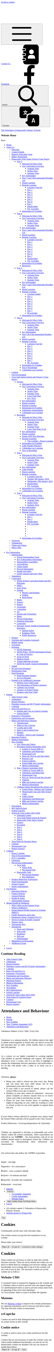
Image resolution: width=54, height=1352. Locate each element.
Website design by (19, 1213)
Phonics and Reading (31, 593)
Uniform (25, 780)
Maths (19, 600)
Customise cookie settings (32, 1247)
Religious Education (25, 621)
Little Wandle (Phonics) (32, 446)
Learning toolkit (33, 294)
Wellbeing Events (19, 943)
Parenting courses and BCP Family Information (31, 704)
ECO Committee (18, 858)
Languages (21, 623)
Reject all (5, 1247)
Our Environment (19, 375)
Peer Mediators (28, 877)
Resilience (21, 934)
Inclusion (15, 647)
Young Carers (17, 922)
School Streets (23, 713)
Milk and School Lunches (32, 782)
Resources (26, 266)
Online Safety (22, 566)
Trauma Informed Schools (27, 661)
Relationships (22, 938)
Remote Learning (29, 185)
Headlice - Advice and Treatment (30, 735)
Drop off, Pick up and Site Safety (36, 756)
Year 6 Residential (29, 367)
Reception (21, 415)
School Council (18, 884)
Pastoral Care (27, 758)
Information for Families (32, 211)
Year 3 (19, 161)
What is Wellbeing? (20, 908)
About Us (10, 147)
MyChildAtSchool (19, 808)
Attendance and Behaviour (33, 751)
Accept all (15, 1247)
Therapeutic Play (19, 924)
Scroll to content (8, 2)
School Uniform (28, 761)
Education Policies (19, 891)
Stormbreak (16, 927)
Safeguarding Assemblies (27, 562)
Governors (16, 645)
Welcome (15, 149)
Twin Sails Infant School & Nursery (32, 818)
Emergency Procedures (21, 716)
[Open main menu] (21, 34)
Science (20, 602)
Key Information (29, 176)
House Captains (18, 853)
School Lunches (18, 811)
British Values (17, 642)
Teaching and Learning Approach (25, 640)
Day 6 (29, 202)
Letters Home (27, 796)
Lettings (15, 372)
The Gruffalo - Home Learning (40, 441)
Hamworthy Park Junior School (30, 820)
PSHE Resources (29, 635)
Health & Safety (18, 898)
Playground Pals (29, 870)
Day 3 (29, 195)
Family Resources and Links (23, 915)
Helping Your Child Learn (27, 683)
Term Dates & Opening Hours (24, 841)
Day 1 (29, 190)
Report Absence (18, 702)
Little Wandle (27, 469)
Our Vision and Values (26, 744)
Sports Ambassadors (20, 886)
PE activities (32, 313)
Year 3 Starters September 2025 (30, 768)
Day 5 (29, 199)
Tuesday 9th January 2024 (38, 479)
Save (24, 1350)
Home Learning (28, 183)
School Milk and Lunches (32, 763)
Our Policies (11, 889)
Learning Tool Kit (34, 187)
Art (18, 612)
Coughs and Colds (24, 728)
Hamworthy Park (24, 872)
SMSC (19, 585)
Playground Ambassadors (22, 863)
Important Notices (19, 737)
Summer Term (33, 173)
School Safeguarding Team (28, 557)
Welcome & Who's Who (32, 164)
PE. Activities (33, 363)
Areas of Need (23, 657)
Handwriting (32, 206)
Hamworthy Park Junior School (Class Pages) (30, 159)
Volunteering (17, 543)
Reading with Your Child (27, 692)
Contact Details (18, 152)
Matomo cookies (14, 1304)
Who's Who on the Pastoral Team (25, 905)
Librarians (16, 860)
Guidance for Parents (25, 687)
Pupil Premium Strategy (26, 675)
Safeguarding (17, 555)
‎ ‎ (27, 526)
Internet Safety (28, 630)
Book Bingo (27, 597)
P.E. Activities (33, 209)
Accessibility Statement (21, 1194)
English (20, 590)
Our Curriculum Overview (33, 166)
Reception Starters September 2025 (31, 747)
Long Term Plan (34, 396)
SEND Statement (24, 649)
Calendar (15, 706)
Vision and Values (19, 545)
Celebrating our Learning (32, 370)
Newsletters (16, 806)
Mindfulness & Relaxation (22, 941)
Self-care (20, 936)
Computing (21, 609)
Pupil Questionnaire (20, 882)
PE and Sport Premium (21, 668)
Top (3, 1218)
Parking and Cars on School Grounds (32, 711)
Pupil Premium (18, 673)
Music (19, 616)
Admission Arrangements (32, 410)
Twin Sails (21, 865)
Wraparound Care (29, 775)
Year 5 (19, 268)
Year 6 (19, 318)
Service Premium (24, 678)
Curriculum (16, 578)
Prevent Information (25, 569)
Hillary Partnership (19, 157)
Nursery (20, 382)
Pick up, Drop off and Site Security (36, 777)
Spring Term (32, 171)
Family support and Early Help (29, 574)
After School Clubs (20, 697)
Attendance (16, 576)
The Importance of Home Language (32, 685)
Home (8, 145)
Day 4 (29, 197)
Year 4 (19, 213)
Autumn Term (33, 168)
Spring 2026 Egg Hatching (33, 436)
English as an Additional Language (26, 680)
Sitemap (9, 1189)
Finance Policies (18, 893)
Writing (25, 595)
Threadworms (22, 723)
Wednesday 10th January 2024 (40, 481)
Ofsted (14, 666)
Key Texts (31, 398)
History (20, 604)
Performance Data (19, 671)
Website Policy (18, 1199)
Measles (20, 732)
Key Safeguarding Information (29, 559)
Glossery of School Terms (27, 690)
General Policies (18, 896)
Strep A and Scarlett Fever (27, 730)
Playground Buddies (30, 875)
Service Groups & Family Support (26, 920)
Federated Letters (24, 815)
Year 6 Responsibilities (21, 856)
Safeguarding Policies (20, 901)
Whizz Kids (27, 867)
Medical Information (20, 739)
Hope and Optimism (25, 929)
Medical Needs (23, 659)
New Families (17, 742)
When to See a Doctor (26, 725)
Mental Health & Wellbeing (17, 903)
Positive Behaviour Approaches (25, 879)
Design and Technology (27, 614)
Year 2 (19, 493)
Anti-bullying (22, 564)
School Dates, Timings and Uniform (37, 789)
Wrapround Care (29, 754)
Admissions (16, 699)
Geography (21, 607)
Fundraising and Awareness (23, 718)
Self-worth (21, 931)
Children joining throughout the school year (35, 787)
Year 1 (19, 453)
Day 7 (29, 204)
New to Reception (29, 450)
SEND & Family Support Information (32, 664)
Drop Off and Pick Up (21, 709)
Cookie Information (20, 1196)
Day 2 (29, 192)
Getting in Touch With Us (32, 749)
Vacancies (16, 540)
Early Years (21, 588)
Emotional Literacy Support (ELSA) (27, 917)
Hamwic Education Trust (22, 154)
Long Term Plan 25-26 (36, 429)
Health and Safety (24, 571)
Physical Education (25, 619)
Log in (9, 948)
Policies (10, 1191)
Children (10, 851)
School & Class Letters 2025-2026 (26, 813)
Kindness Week (28, 633)
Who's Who (16, 548)
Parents (9, 694)
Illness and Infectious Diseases (24, 721)
